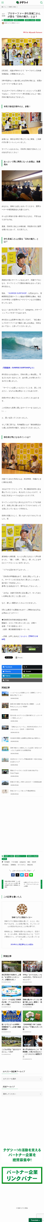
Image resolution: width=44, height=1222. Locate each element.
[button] (13, 875)
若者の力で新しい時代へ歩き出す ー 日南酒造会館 (26, 782)
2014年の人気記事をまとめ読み (22, 944)
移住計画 (30, 865)
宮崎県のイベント (19, 20)
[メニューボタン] (2, 2)
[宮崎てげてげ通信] (22, 2)
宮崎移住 (13, 865)
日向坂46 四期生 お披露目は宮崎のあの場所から (25, 738)
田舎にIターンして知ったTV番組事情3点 (22, 791)
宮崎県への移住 (8, 20)
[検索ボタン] (41, 2)
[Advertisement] (22, 826)
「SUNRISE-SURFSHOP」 (17, 293)
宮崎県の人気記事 (30, 20)
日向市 (38, 20)
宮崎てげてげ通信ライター (22, 917)
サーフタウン (22, 865)
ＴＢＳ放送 (14, 862)
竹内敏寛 (7, 862)
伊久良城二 (5, 865)
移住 (29, 862)
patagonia (23, 862)
